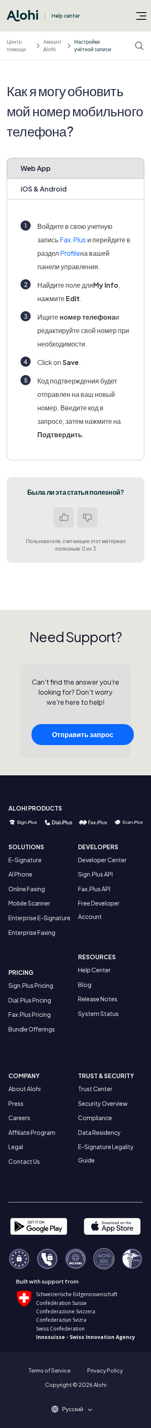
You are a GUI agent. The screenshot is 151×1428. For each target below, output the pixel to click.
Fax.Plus (73, 239)
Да (64, 517)
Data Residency (99, 1132)
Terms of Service (49, 1370)
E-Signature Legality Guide (106, 1153)
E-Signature (25, 860)
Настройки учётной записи (92, 45)
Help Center (94, 970)
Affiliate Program (31, 1132)
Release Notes (97, 999)
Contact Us (24, 1161)
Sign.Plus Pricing (30, 985)
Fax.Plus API (94, 888)
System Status (98, 1013)
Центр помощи (16, 45)
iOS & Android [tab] (44, 188)
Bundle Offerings (31, 1029)
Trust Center (95, 1088)
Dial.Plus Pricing (29, 1000)
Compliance (95, 1117)
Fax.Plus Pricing (29, 1014)
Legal (15, 1146)
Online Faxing (26, 888)
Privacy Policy (105, 1370)
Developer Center (102, 860)
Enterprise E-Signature (39, 917)
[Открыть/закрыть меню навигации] (141, 15)
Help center (66, 16)
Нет (87, 517)
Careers (19, 1117)
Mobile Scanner (29, 903)
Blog (84, 984)
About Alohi (24, 1088)
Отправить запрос (82, 734)
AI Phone (20, 874)
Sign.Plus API (95, 874)
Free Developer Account (99, 909)
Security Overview (103, 1103)
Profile (70, 253)
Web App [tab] (36, 168)
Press (15, 1103)
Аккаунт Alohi (52, 45)
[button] (75, 1409)
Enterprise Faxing (31, 932)
